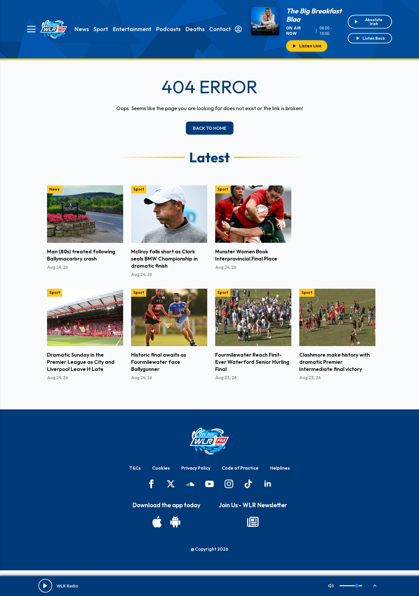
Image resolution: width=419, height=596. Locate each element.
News (81, 29)
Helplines (280, 468)
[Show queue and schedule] (375, 585)
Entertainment (132, 29)
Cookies (161, 468)
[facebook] (151, 484)
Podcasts (168, 29)
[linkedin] (268, 484)
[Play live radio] (45, 586)
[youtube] (209, 484)
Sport (100, 29)
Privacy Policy (195, 468)
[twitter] (171, 484)
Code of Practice (240, 468)
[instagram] (229, 484)
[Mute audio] (331, 585)
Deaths (195, 29)
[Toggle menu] (31, 29)
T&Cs (135, 468)
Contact (220, 29)
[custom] (190, 484)
